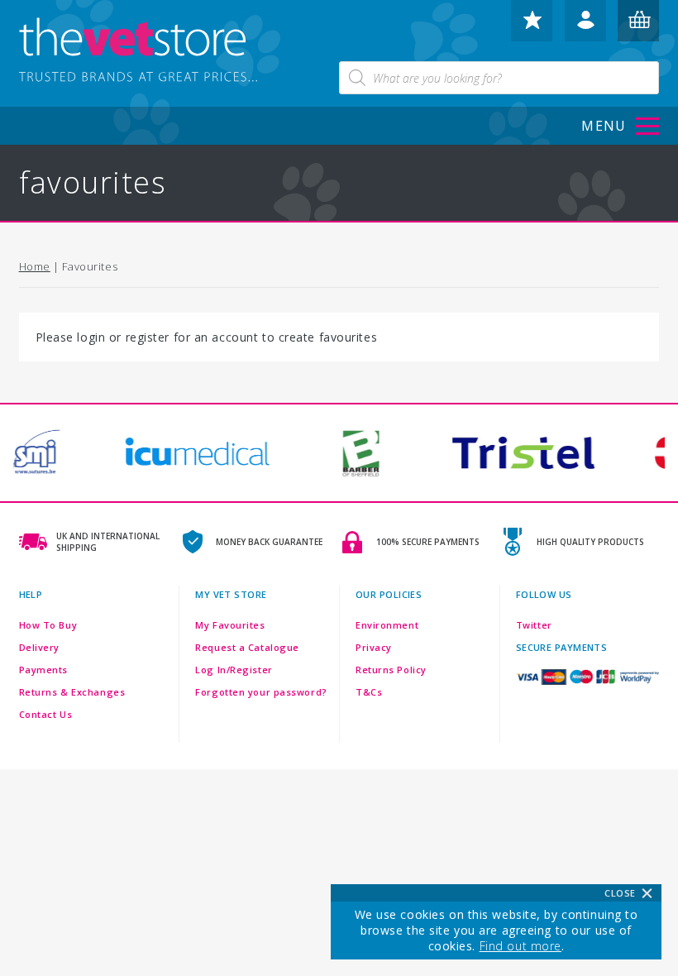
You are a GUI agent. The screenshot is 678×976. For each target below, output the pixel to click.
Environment (387, 625)
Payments (43, 669)
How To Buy (48, 625)
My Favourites (230, 625)
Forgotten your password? (261, 692)
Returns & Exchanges (72, 692)
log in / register (585, 27)
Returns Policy (391, 669)
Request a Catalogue (247, 647)
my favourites (531, 27)
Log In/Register (233, 669)
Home (34, 266)
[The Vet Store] (151, 51)
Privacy (374, 647)
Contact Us (46, 714)
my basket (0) (639, 27)
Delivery (39, 647)
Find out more (520, 946)
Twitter (534, 625)
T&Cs (369, 692)
